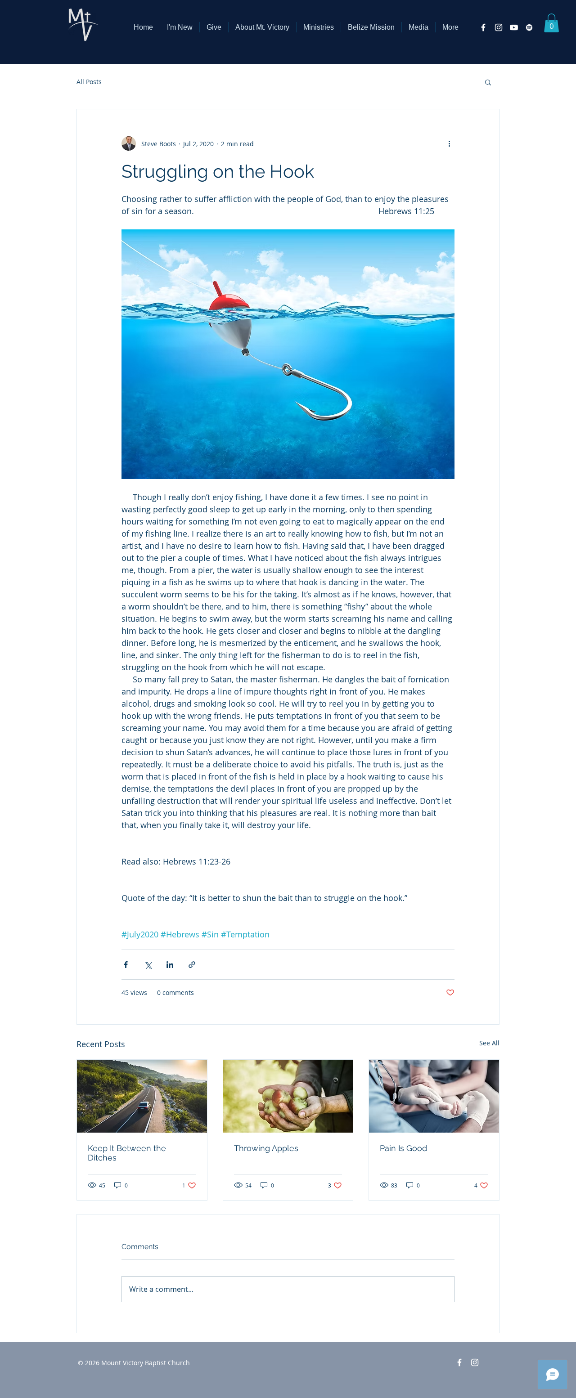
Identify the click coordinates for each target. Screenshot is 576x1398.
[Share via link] (192, 964)
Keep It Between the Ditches (127, 1152)
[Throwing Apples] (288, 1096)
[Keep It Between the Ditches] (142, 1096)
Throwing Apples (266, 1148)
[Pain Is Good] (434, 1096)
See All (489, 1043)
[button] (262, 27)
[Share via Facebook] (126, 964)
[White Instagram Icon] (499, 27)
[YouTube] (514, 27)
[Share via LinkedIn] (170, 964)
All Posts (89, 81)
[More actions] (449, 143)
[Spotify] (529, 27)
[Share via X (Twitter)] (148, 964)
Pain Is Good (403, 1148)
